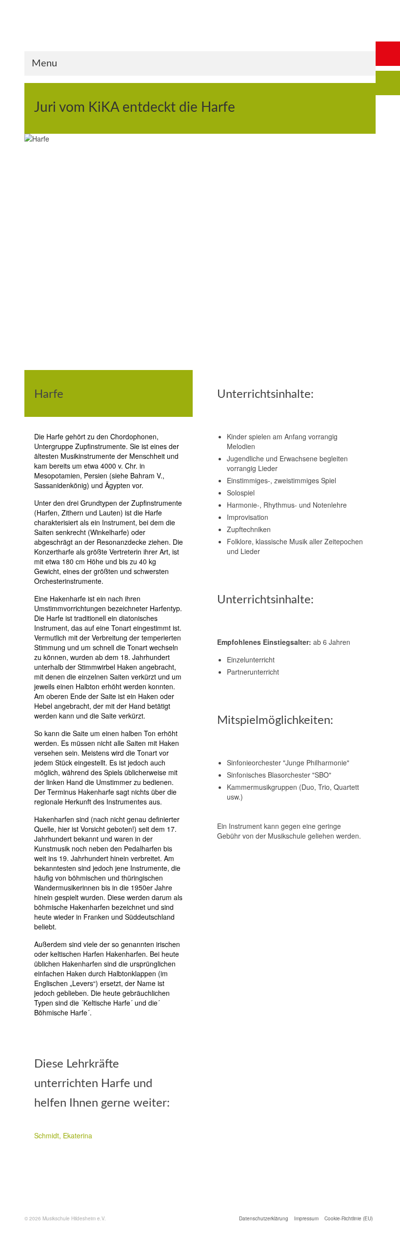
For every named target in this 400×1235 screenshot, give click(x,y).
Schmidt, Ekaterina (63, 1135)
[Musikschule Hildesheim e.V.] (200, 33)
